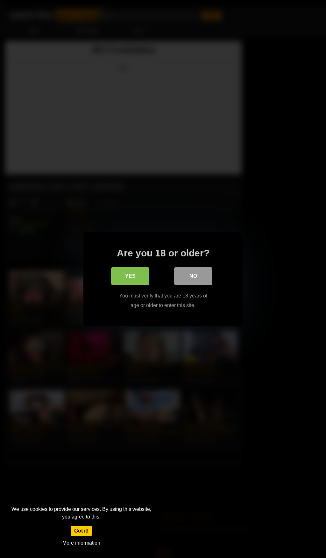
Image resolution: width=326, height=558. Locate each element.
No (193, 276)
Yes (130, 276)
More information (81, 543)
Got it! (81, 530)
